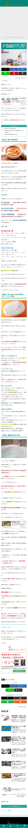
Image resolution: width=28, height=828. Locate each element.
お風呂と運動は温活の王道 (10, 134)
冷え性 (8, 679)
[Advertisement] (14, 22)
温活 (13, 679)
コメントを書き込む (14, 806)
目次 (12, 126)
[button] (22, 73)
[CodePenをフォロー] (20, 698)
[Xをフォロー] (7, 698)
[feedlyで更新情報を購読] (7, 701)
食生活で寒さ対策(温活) (10, 128)
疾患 (4, 679)
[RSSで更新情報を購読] (20, 701)
